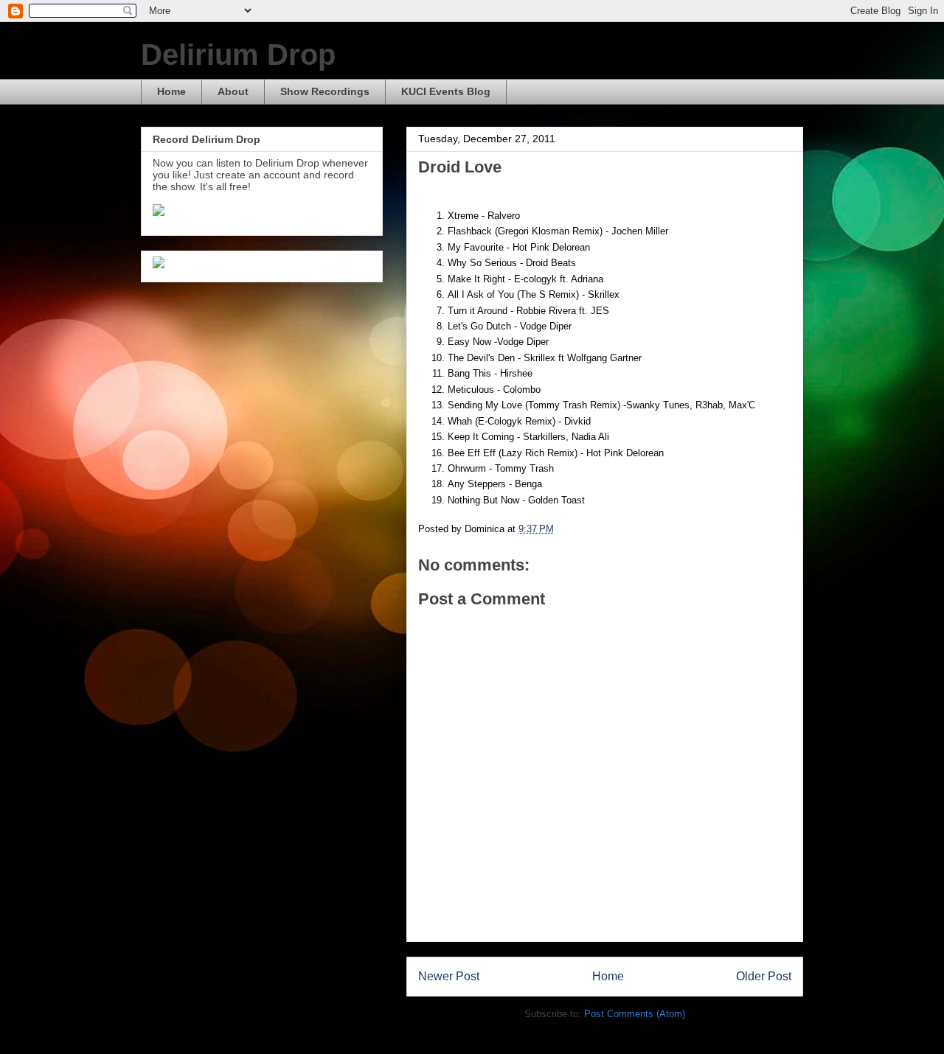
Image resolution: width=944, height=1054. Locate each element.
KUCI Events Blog (445, 91)
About (233, 91)
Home (171, 91)
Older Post (763, 976)
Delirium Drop (238, 54)
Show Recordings (324, 91)
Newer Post (448, 976)
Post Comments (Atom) (634, 1013)
